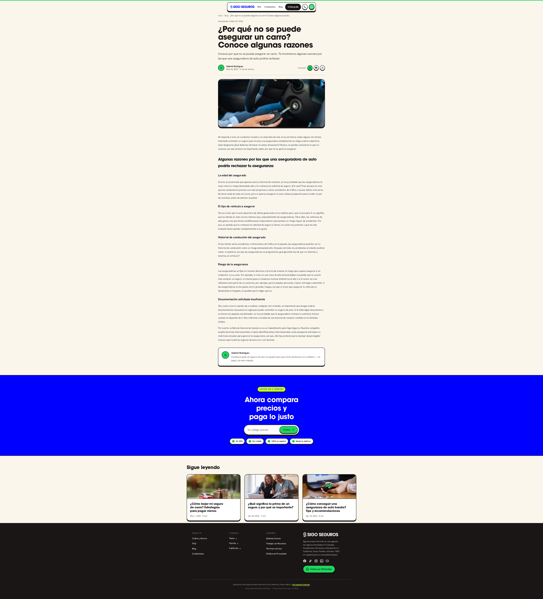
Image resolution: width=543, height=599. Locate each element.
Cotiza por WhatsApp (321, 569)
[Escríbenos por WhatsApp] (311, 7)
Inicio (220, 15)
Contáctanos (269, 7)
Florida (233, 543)
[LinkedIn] (321, 561)
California (235, 548)
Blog (280, 7)
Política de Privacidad (276, 553)
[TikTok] (310, 561)
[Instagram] (316, 561)
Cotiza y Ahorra (199, 538)
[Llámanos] (305, 7)
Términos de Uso (274, 548)
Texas (233, 538)
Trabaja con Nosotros (276, 543)
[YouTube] (327, 561)
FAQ (259, 7)
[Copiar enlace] (322, 67)
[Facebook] (304, 561)
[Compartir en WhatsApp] (310, 67)
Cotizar (287, 429)
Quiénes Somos (273, 538)
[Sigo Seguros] (242, 6)
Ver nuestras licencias (301, 584)
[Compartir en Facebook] (316, 67)
